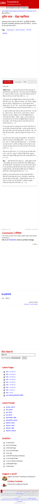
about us (35, 491)
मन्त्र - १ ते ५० (9, 393)
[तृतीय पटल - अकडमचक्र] (10, 13)
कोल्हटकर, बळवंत (10, 423)
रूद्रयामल (23, 11)
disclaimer (28, 491)
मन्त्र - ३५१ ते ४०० (11, 374)
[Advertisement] (19, 56)
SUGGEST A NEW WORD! (31, 304)
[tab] (8, 82)
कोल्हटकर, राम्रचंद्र (11, 431)
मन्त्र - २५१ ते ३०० (11, 379)
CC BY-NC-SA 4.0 (34, 499)
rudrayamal (10, 30)
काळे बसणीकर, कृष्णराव (11, 420)
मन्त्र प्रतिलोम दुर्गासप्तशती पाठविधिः (15, 395)
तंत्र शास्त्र (28, 30)
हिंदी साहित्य (9, 11)
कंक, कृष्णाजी (9, 410)
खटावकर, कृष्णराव (10, 407)
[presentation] (8, 82)
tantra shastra (20, 30)
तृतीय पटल (32, 11)
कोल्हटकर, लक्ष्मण (10, 425)
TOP (35, 244)
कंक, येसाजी (9, 412)
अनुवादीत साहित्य (16, 11)
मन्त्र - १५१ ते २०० (11, 385)
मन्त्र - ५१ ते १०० (10, 390)
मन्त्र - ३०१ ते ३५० (11, 377)
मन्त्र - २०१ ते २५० (11, 382)
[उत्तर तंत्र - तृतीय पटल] (36, 11)
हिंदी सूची (4, 11)
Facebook (12, 240)
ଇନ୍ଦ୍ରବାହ (6, 294)
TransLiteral (16, 498)
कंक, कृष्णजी (9, 415)
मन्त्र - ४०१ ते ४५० (11, 372)
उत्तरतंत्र (27, 11)
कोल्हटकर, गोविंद (10, 428)
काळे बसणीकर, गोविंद (11, 418)
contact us (21, 491)
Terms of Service (20, 493)
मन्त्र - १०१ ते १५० (11, 387)
